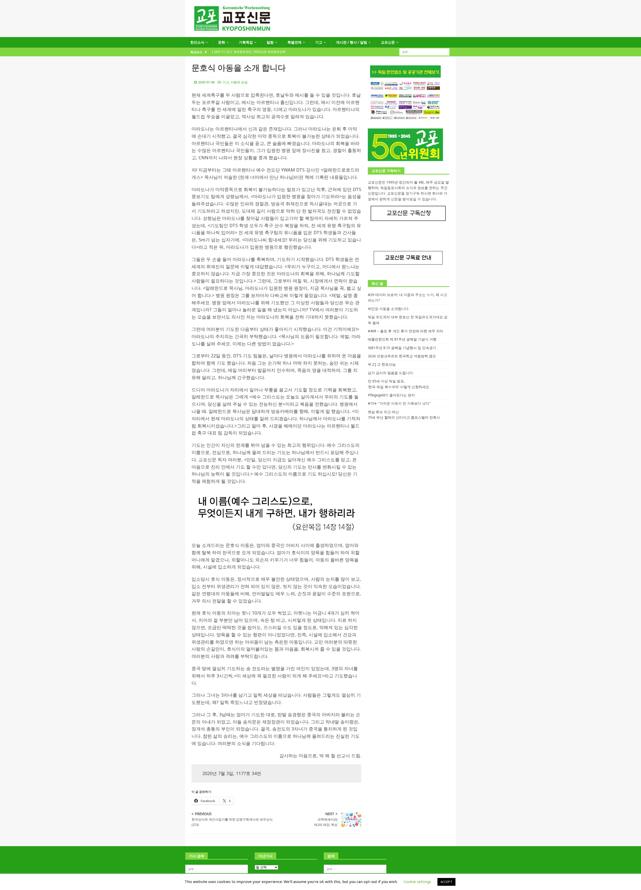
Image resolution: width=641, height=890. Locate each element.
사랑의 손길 (239, 82)
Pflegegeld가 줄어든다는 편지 (391, 395)
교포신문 (388, 42)
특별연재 (294, 42)
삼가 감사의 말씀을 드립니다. (391, 372)
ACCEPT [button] (446, 881)
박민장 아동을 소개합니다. (388, 308)
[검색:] (424, 51)
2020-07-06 (206, 82)
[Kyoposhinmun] (320, 34)
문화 (221, 42)
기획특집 (246, 42)
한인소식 (197, 42)
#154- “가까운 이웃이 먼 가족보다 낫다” (399, 403)
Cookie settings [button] (417, 881)
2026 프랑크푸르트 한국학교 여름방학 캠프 (402, 356)
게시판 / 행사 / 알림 (351, 42)
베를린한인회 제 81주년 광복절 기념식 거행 (402, 339)
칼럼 (270, 42)
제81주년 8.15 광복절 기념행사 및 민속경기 (402, 347)
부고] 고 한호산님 (382, 364)
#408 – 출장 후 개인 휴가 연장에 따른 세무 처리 (405, 331)
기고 (318, 42)
